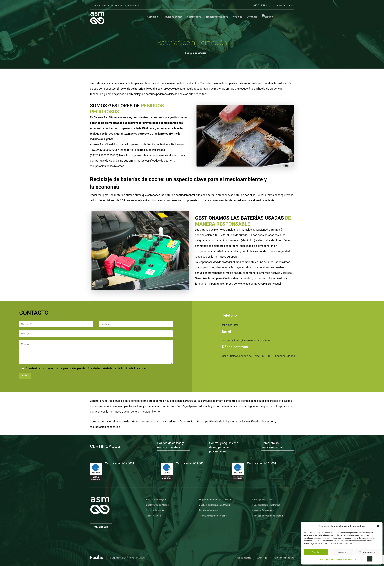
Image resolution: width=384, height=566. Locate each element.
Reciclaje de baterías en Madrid (267, 515)
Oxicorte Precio (153, 515)
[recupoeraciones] (97, 18)
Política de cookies (327, 560)
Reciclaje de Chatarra (262, 499)
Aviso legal (359, 560)
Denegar (342, 552)
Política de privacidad (344, 560)
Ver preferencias (367, 552)
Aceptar (316, 552)
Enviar (25, 375)
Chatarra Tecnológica (263, 510)
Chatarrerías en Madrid (157, 505)
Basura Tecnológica (156, 499)
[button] (378, 526)
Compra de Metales (156, 510)
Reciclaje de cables (208, 510)
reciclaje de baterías (143, 94)
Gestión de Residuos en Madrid (214, 505)
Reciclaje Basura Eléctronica (266, 505)
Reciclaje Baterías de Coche (213, 515)
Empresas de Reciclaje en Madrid (215, 499)
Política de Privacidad (134, 368)
